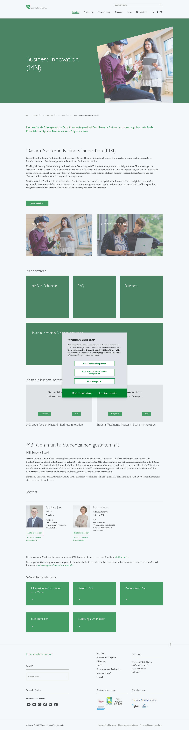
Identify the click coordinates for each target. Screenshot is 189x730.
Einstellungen (93, 381)
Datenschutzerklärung (82, 393)
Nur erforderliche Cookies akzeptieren (94, 372)
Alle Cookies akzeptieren (94, 363)
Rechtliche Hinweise (108, 393)
